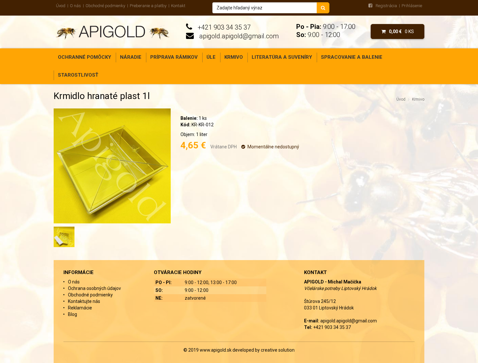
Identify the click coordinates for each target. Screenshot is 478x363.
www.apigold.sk (216, 350)
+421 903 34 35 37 (224, 27)
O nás (75, 5)
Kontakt (178, 5)
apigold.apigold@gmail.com (239, 36)
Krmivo (233, 57)
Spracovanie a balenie (351, 57)
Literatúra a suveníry (282, 57)
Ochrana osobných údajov (94, 288)
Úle (211, 57)
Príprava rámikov (174, 57)
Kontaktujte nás (84, 301)
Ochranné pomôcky (84, 57)
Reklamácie (80, 307)
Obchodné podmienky (105, 5)
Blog (72, 314)
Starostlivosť (78, 75)
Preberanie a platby (148, 5)
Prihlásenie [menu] (412, 5)
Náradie (130, 57)
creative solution (278, 350)
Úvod (60, 5)
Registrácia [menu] (386, 5)
